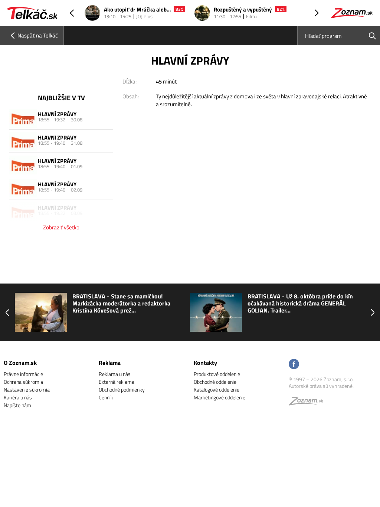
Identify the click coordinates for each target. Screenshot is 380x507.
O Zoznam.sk (20, 362)
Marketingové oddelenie (219, 397)
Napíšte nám (17, 405)
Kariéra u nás (18, 397)
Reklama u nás (115, 374)
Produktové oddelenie (217, 374)
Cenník (106, 397)
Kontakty (205, 362)
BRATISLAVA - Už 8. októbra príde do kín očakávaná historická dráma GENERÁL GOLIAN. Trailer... (300, 303)
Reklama (110, 362)
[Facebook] (294, 365)
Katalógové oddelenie (216, 389)
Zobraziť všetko (61, 227)
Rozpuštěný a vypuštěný (243, 10)
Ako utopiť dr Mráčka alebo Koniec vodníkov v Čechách (137, 10)
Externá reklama (116, 382)
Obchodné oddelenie (215, 382)
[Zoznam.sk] (308, 403)
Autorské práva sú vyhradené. (321, 386)
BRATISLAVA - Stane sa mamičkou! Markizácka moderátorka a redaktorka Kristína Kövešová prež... (121, 303)
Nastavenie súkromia (27, 389)
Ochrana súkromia (23, 382)
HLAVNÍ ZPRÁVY (57, 114)
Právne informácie (23, 374)
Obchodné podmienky (122, 389)
